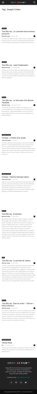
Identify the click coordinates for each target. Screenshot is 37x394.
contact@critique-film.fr (23, 377)
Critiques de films (6, 134)
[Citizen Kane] (18, 332)
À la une (4, 28)
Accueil (3, 6)
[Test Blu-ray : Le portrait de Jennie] (18, 250)
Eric (3, 345)
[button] (3, 2)
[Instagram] (16, 382)
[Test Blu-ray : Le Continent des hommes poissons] (18, 21)
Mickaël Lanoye (6, 36)
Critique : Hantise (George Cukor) (15, 177)
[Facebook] (11, 382)
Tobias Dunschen (6, 140)
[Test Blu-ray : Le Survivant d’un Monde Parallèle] (18, 90)
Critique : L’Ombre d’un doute (14, 138)
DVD (3, 257)
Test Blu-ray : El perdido (12, 214)
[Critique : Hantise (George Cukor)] (18, 166)
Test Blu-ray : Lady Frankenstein (15, 65)
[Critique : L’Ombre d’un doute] (18, 127)
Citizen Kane (7, 343)
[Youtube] (26, 382)
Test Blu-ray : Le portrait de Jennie (16, 261)
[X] (21, 382)
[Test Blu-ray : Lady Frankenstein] (18, 54)
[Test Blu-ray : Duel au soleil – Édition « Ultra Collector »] (18, 293)
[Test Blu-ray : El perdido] (18, 203)
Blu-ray (4, 97)
